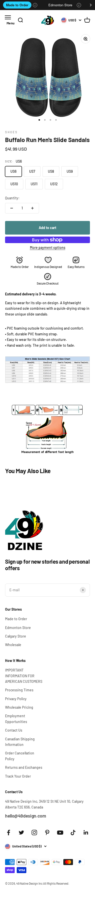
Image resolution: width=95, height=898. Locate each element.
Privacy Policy (16, 699)
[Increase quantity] (32, 208)
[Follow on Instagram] (34, 832)
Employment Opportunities (16, 719)
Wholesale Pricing (19, 707)
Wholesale (13, 645)
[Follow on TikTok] (73, 832)
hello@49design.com (25, 816)
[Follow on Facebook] (8, 832)
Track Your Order (18, 776)
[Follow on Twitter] (21, 832)
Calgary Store (15, 636)
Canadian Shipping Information (20, 742)
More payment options (47, 247)
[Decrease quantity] (11, 208)
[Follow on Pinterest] (47, 832)
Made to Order (17, 5)
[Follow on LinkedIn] (86, 832)
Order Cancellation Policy (19, 756)
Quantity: (12, 198)
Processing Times (19, 690)
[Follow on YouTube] (60, 832)
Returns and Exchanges (23, 767)
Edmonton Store (60, 5)
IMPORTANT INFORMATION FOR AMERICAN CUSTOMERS (23, 676)
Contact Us (13, 730)
